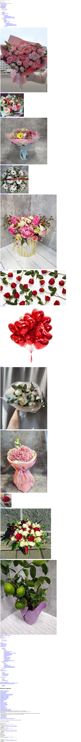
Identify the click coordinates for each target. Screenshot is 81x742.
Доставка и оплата (5, 13)
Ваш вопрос (2, 739)
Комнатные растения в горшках (5, 635)
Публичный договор (7, 16)
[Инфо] (4, 662)
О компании (6, 15)
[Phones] (0, 642)
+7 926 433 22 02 (3, 645)
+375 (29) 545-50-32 (3, 643)
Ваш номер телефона (4, 729)
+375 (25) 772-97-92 (3, 644)
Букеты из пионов (7, 657)
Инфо (3, 14)
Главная (5, 19)
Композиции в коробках (4, 269)
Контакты (3, 18)
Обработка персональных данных (9, 17)
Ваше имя (2, 728)
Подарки (1, 366)
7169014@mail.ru (5, 680)
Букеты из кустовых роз (4, 92)
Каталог (3, 12)
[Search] (2, 642)
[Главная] (4, 641)
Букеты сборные (3, 117)
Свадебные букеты (3, 559)
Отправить (2, 731)
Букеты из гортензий (3, 493)
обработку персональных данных (11, 730)
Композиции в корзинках (8, 653)
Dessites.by (7, 721)
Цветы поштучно (3, 305)
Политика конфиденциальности (11, 24)
